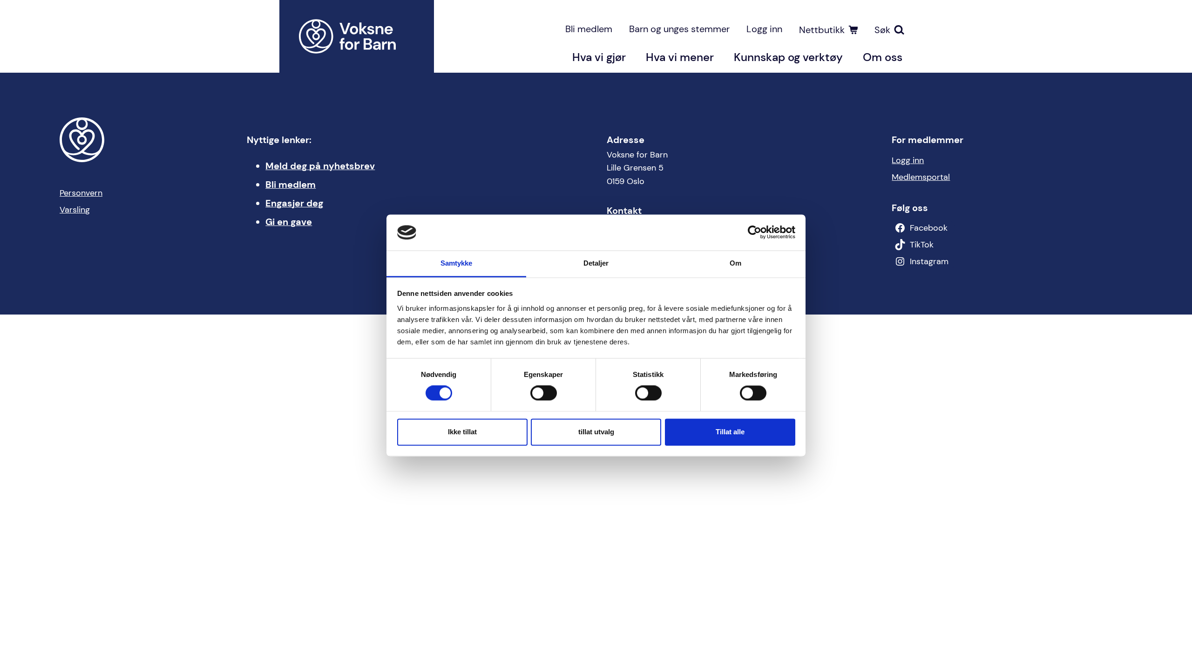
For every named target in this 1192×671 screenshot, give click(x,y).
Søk (882, 30)
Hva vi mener (680, 57)
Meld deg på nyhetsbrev (320, 166)
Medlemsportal (921, 177)
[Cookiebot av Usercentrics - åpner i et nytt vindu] (754, 233)
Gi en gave (288, 222)
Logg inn (764, 29)
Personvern (81, 193)
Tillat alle (730, 432)
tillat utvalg (596, 432)
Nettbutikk (822, 30)
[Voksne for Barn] (356, 36)
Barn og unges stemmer (679, 29)
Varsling (75, 209)
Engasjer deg (294, 203)
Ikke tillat (462, 432)
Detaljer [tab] (596, 263)
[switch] (543, 393)
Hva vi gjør (599, 57)
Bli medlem (588, 29)
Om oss (882, 57)
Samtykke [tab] (456, 263)
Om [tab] (735, 263)
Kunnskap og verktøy (788, 57)
